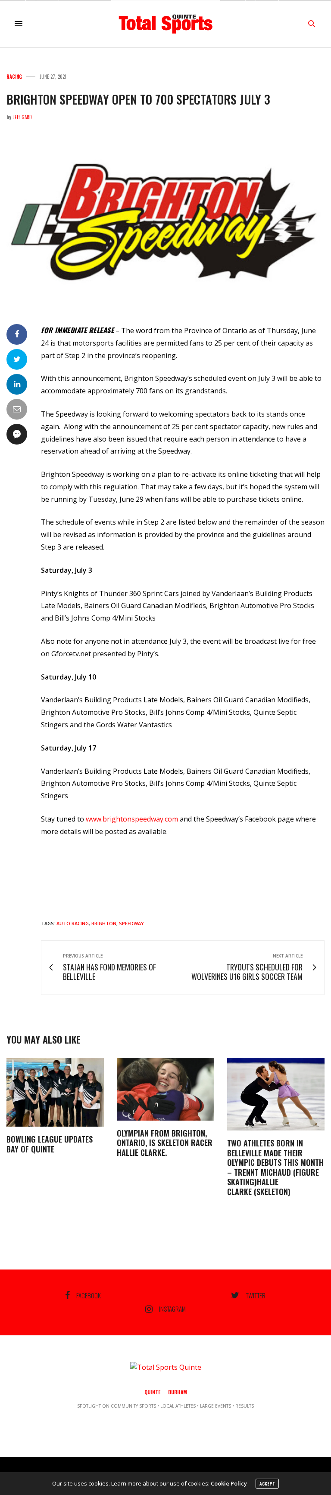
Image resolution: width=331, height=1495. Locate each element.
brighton (103, 923)
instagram (172, 1309)
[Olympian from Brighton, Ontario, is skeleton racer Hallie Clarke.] (165, 1089)
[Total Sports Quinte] (165, 23)
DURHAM (177, 1392)
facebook (88, 1295)
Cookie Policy (229, 1483)
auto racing (72, 923)
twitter (255, 1295)
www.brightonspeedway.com (132, 819)
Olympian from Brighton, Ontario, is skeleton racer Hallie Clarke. (164, 1142)
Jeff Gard (22, 117)
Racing (14, 76)
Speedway (131, 923)
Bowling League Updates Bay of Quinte (49, 1144)
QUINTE (152, 1392)
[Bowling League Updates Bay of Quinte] (55, 1092)
